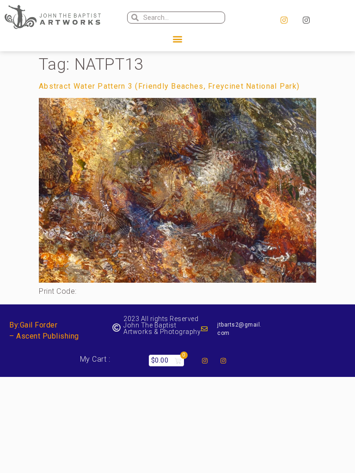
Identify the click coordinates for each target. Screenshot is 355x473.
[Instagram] (284, 20)
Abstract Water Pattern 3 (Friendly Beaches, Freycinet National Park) (169, 86)
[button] (177, 39)
